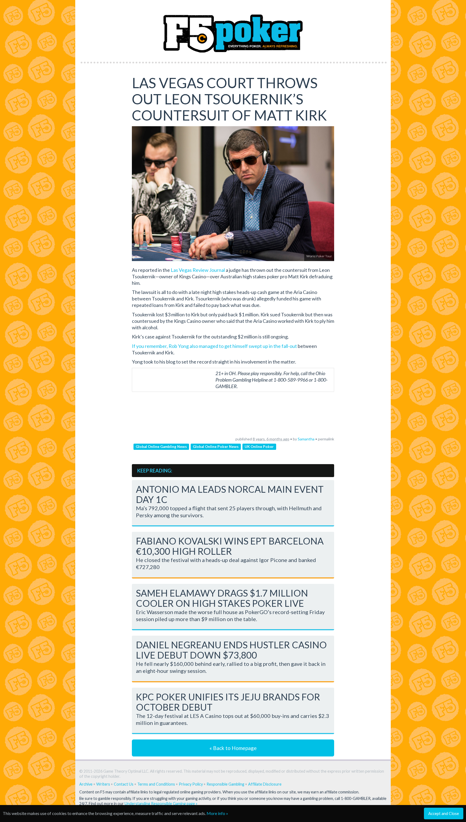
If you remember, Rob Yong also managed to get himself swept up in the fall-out (214, 346)
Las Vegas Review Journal (198, 270)
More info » (217, 813)
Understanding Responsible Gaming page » (161, 803)
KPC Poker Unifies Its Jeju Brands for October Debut (228, 702)
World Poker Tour (319, 256)
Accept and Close (443, 813)
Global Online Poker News (216, 446)
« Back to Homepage (233, 748)
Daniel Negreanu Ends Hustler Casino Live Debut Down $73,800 (231, 649)
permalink (326, 439)
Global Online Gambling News (161, 446)
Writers (103, 784)
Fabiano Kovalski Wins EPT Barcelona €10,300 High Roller (230, 546)
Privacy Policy (191, 784)
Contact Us (123, 784)
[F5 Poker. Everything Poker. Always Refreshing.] (233, 29)
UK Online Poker (259, 446)
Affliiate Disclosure (265, 784)
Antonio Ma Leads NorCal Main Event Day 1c (230, 494)
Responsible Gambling (225, 784)
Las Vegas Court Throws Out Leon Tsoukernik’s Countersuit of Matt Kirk (229, 99)
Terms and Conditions (156, 784)
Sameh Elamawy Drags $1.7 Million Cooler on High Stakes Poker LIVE (222, 598)
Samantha (306, 439)
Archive (85, 784)
